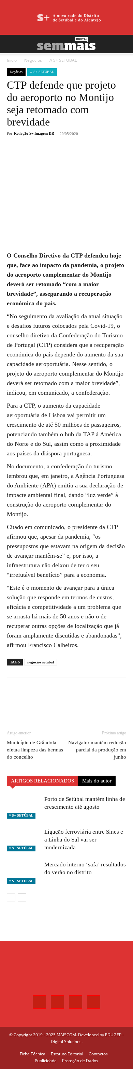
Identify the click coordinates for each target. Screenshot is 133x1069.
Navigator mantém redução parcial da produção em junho (97, 750)
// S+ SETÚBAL (63, 60)
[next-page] (22, 897)
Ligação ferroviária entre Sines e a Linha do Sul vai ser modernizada (83, 840)
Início (12, 60)
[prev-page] (11, 897)
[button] (12, 44)
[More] (82, 158)
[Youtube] (93, 1002)
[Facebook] (35, 158)
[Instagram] (57, 1002)
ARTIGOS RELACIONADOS (42, 781)
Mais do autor (97, 781)
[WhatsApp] (66, 158)
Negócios (33, 60)
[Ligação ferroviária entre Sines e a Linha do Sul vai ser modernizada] (24, 839)
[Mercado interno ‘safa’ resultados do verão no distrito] (24, 872)
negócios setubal (40, 662)
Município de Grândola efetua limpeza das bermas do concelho (35, 750)
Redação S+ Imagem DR (34, 133)
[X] (51, 158)
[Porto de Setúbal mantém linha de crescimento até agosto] (24, 807)
